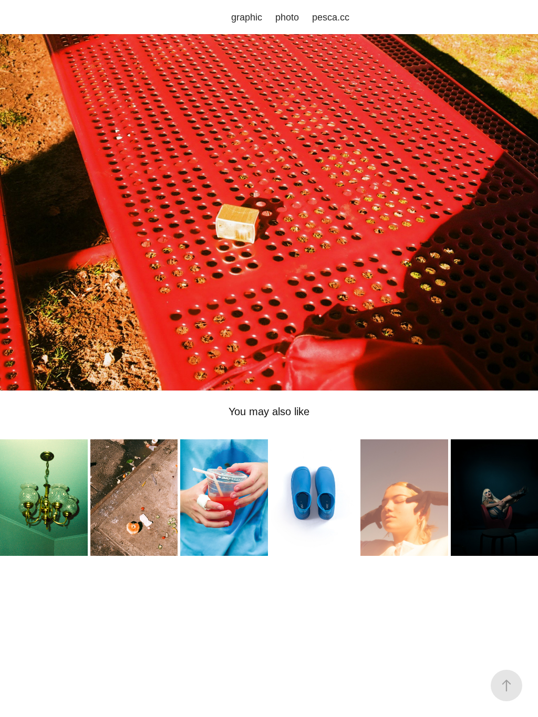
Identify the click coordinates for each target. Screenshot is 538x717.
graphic (246, 17)
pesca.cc (330, 17)
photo (287, 17)
